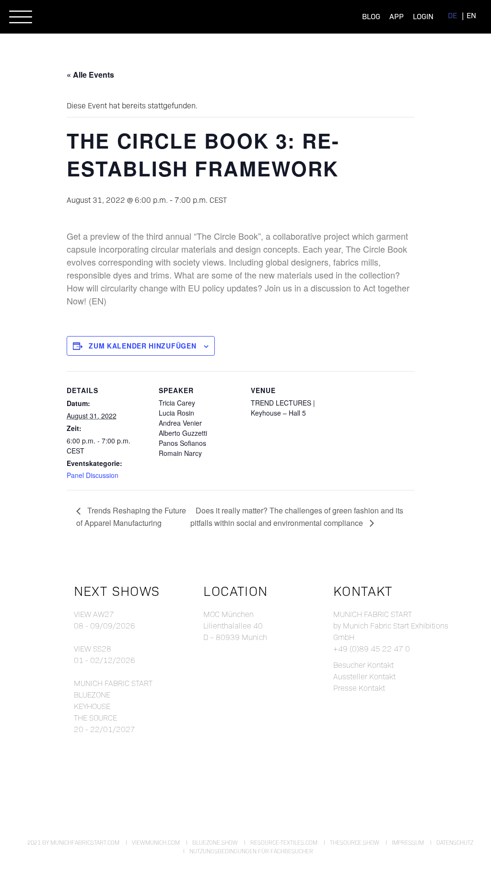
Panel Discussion (92, 475)
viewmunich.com (156, 842)
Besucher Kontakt (363, 665)
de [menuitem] (452, 15)
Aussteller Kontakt (364, 676)
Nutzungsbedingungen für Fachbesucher (251, 851)
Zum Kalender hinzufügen (142, 345)
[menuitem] (452, 15)
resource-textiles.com (283, 842)
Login (423, 16)
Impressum (408, 842)
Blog (371, 16)
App (396, 16)
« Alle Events (90, 74)
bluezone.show (215, 842)
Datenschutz (454, 842)
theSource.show (354, 842)
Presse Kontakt (359, 688)
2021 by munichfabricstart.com (73, 842)
